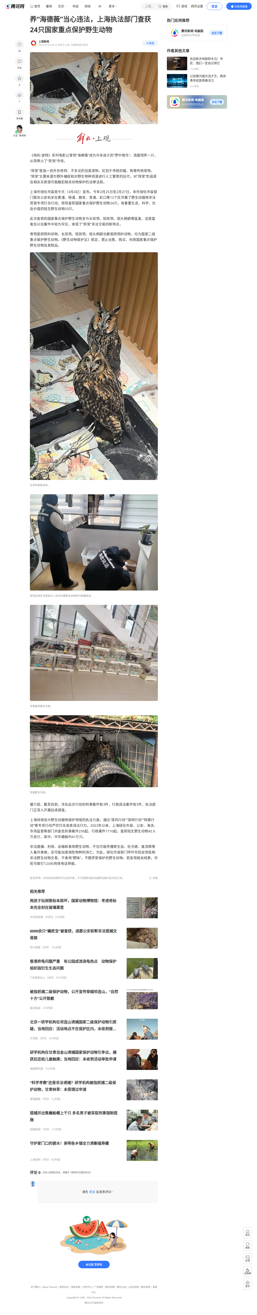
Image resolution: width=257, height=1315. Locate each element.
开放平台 (87, 1287)
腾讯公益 (121, 1287)
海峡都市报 (36, 1068)
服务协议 (64, 1287)
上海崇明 (35, 1159)
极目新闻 (35, 1008)
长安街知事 (36, 917)
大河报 (34, 1038)
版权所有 (98, 1302)
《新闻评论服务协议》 (80, 1172)
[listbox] (94, 1025)
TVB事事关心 (37, 977)
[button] (217, 33)
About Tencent (49, 1287)
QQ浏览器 (133, 1287)
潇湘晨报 (35, 1099)
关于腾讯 (35, 1287)
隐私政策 (75, 1287)
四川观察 (35, 947)
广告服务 (98, 1287)
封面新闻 (35, 1129)
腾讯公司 (89, 1302)
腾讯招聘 (110, 1287)
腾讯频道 (145, 1287)
